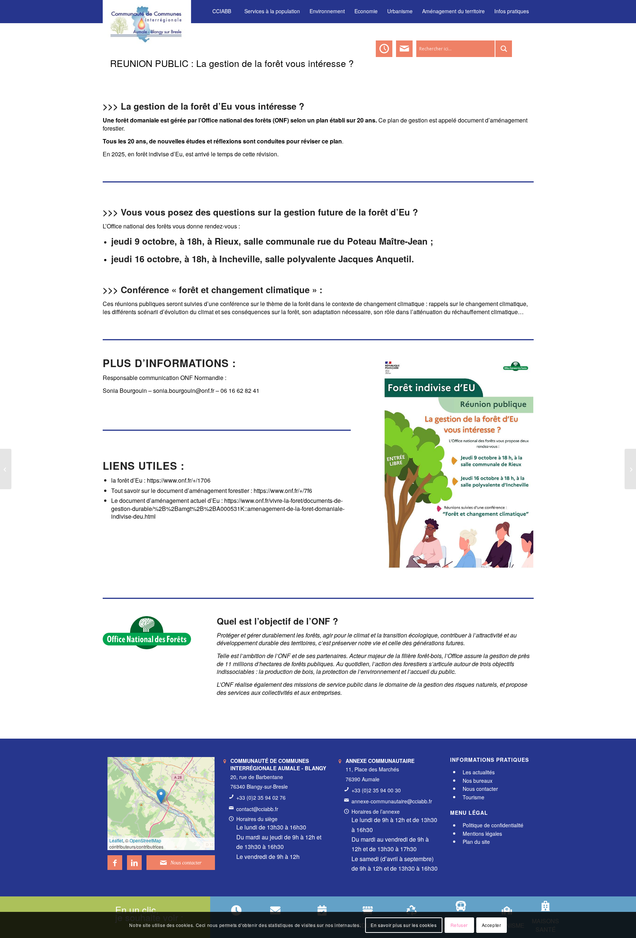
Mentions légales (482, 833)
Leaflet (116, 840)
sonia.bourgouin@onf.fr (183, 390)
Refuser (459, 925)
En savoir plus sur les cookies (404, 925)
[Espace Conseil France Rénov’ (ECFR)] (630, 469)
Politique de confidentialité (493, 825)
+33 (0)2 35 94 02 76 (261, 797)
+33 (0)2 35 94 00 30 (376, 790)
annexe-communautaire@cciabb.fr (391, 801)
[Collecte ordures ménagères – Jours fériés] (5, 469)
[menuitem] (222, 11)
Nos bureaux (477, 780)
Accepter (491, 925)
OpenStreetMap (145, 840)
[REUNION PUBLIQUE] (455, 468)
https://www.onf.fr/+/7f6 (283, 490)
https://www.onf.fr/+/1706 (179, 480)
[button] (161, 796)
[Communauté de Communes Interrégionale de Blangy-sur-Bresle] (147, 11)
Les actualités (479, 772)
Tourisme (473, 797)
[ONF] (147, 633)
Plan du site (476, 841)
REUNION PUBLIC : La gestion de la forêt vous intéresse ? (232, 63)
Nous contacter (480, 788)
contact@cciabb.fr (257, 809)
